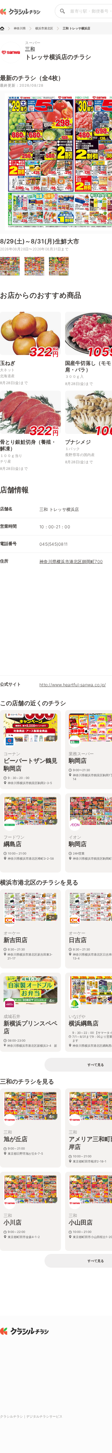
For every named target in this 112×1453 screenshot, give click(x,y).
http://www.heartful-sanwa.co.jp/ (72, 684)
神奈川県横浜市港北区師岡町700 (71, 561)
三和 (30, 49)
